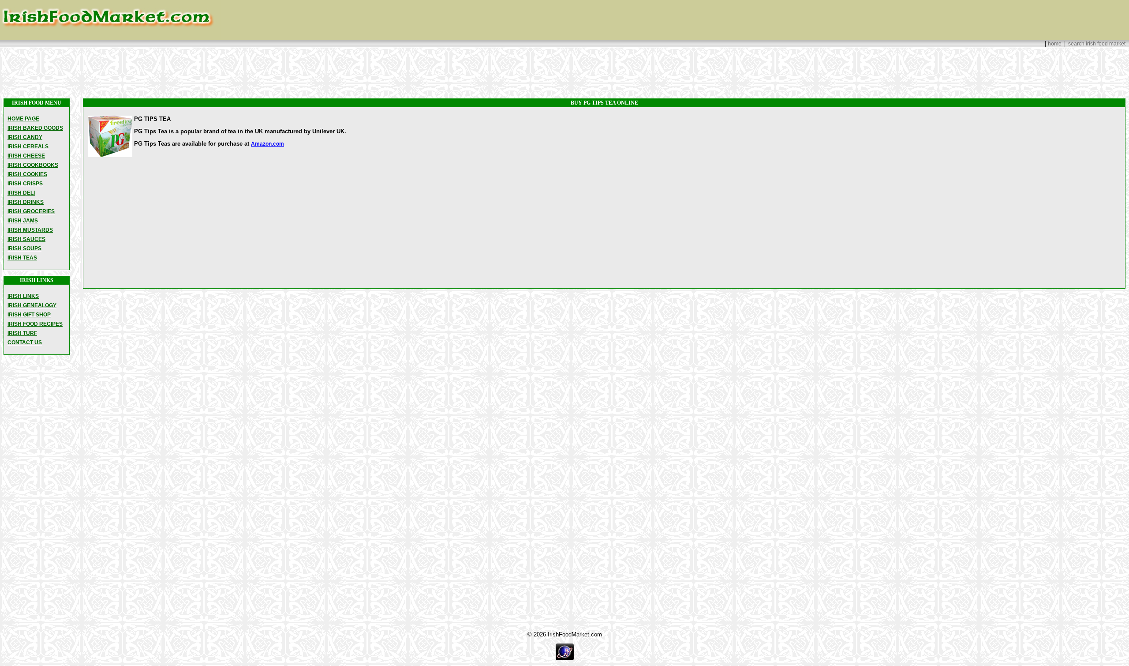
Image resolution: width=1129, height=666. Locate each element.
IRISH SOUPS (24, 248)
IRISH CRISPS (25, 184)
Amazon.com (267, 144)
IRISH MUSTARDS (30, 230)
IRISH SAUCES (26, 239)
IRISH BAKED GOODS (35, 128)
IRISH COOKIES (27, 174)
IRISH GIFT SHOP (29, 315)
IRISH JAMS (22, 221)
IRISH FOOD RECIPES (35, 324)
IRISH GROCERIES (31, 211)
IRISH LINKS (23, 296)
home (1055, 44)
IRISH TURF (22, 333)
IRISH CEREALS (28, 146)
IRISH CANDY (24, 137)
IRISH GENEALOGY (31, 305)
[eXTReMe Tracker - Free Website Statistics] (565, 658)
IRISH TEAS (22, 258)
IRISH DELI (21, 193)
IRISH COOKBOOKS (32, 165)
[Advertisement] (564, 73)
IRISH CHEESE (26, 156)
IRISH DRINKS (25, 202)
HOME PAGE (23, 119)
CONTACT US (24, 342)
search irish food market (1096, 44)
